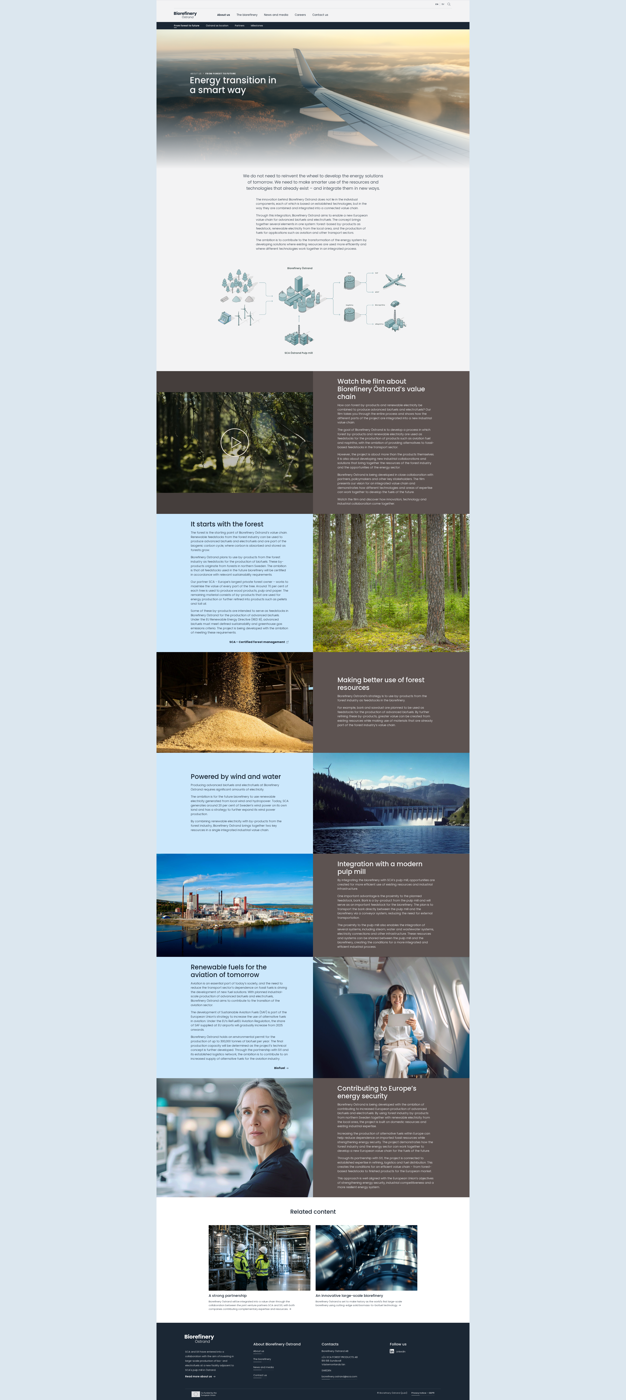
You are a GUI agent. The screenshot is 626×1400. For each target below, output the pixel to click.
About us (223, 15)
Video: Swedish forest (234, 442)
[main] (313, 676)
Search (449, 4)
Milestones (257, 25)
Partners (239, 25)
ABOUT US (195, 73)
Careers (300, 15)
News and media (276, 15)
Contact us (320, 15)
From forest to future (186, 25)
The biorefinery (247, 15)
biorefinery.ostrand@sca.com (339, 1376)
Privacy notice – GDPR (422, 1392)
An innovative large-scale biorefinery (349, 1295)
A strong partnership (228, 1295)
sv (443, 4)
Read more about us (198, 1376)
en (436, 4)
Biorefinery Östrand (185, 15)
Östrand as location (217, 25)
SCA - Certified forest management (257, 642)
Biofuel (279, 1068)
